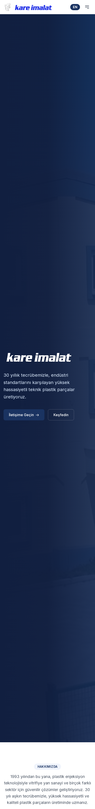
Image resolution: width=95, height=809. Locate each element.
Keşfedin (60, 415)
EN (75, 7)
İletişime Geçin (21, 415)
